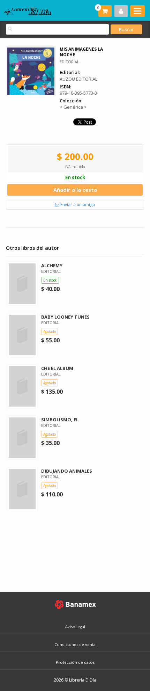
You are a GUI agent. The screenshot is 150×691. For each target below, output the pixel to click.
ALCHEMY (51, 265)
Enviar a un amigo (77, 205)
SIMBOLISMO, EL (59, 419)
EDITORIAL (69, 61)
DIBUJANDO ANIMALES (66, 471)
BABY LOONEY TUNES (65, 317)
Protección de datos (75, 662)
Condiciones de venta (75, 644)
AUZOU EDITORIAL (78, 79)
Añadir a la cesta (75, 189)
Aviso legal (75, 626)
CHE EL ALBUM (57, 368)
